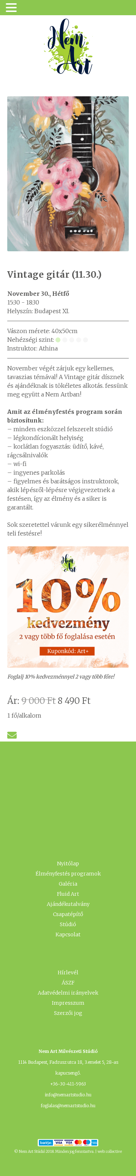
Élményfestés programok (68, 873)
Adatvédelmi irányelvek (68, 993)
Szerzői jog (68, 1013)
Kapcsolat (68, 934)
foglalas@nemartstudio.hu (68, 1105)
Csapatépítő (68, 914)
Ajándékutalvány (68, 904)
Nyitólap (68, 863)
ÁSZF (68, 982)
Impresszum (68, 1003)
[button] (12, 8)
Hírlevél (68, 972)
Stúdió (68, 924)
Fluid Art (68, 894)
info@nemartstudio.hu (68, 1094)
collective (114, 1151)
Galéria (68, 884)
